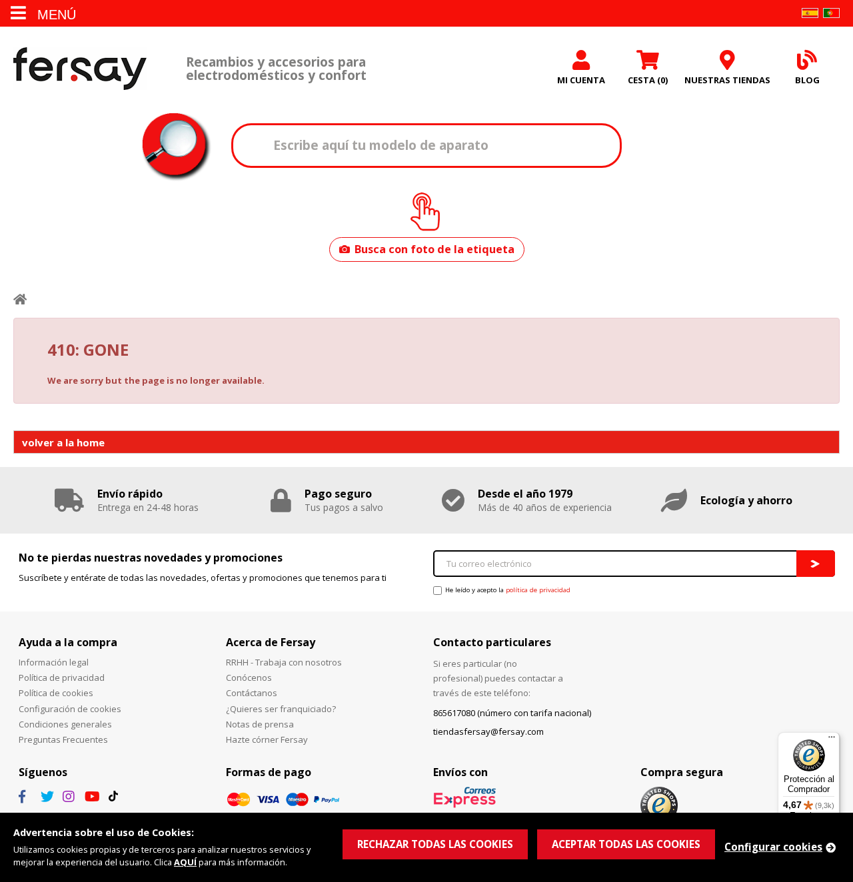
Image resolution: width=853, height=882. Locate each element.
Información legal (54, 662)
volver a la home (63, 442)
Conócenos (249, 677)
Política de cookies (56, 693)
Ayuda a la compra (68, 642)
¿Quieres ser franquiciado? (281, 709)
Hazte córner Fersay (267, 739)
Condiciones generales (65, 724)
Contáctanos (251, 693)
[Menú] (832, 740)
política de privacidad (538, 590)
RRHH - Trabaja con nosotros (284, 662)
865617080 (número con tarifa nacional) (512, 713)
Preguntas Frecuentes (63, 739)
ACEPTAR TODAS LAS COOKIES (626, 844)
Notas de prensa (260, 724)
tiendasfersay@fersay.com (488, 731)
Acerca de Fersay (270, 642)
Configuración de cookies (70, 709)
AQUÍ (185, 862)
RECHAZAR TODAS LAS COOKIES (435, 844)
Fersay (80, 68)
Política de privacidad (62, 677)
